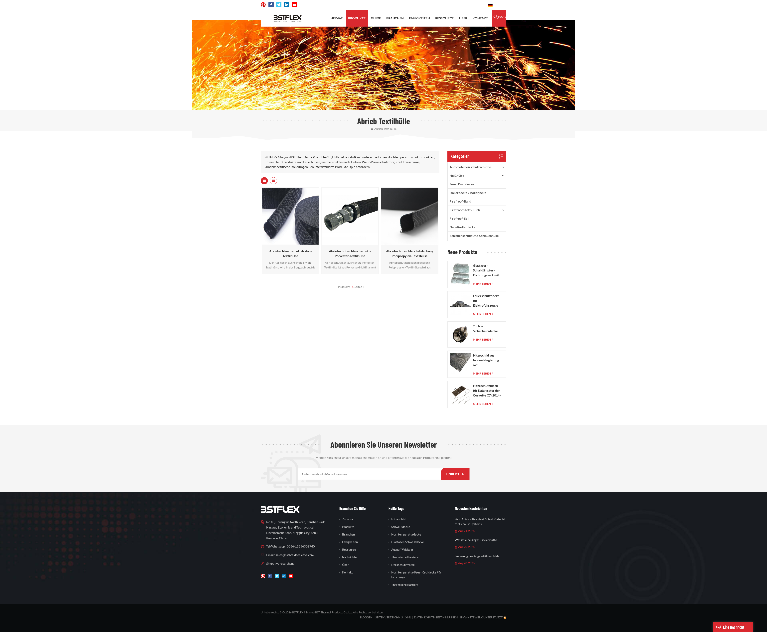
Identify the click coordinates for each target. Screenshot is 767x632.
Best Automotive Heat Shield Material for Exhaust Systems (480, 521)
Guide (376, 18)
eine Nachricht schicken (733, 628)
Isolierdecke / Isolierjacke (468, 193)
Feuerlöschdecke (462, 184)
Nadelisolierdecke (463, 227)
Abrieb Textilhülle (385, 128)
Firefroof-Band (460, 201)
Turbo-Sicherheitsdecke (485, 328)
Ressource (444, 18)
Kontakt (480, 18)
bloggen (366, 617)
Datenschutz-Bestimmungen (436, 617)
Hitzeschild (398, 519)
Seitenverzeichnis (389, 617)
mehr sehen (289, 242)
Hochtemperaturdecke (406, 534)
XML (408, 617)
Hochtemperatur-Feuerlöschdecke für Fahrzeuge (416, 574)
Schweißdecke (400, 527)
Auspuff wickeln (402, 549)
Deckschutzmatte (403, 564)
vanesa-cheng (285, 563)
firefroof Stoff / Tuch (465, 210)
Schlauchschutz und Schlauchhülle (474, 235)
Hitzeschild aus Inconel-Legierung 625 (486, 360)
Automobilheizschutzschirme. (471, 167)
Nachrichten (350, 557)
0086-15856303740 (467, 5)
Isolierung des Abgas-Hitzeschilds (477, 556)
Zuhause (347, 519)
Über (463, 18)
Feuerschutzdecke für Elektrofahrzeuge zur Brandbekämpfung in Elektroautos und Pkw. (488, 301)
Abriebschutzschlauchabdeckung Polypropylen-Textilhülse (409, 253)
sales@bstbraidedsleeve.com (425, 5)
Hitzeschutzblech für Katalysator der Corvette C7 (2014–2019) (487, 391)
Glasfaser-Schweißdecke (407, 542)
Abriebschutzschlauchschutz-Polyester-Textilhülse (350, 253)
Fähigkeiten (419, 18)
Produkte (357, 18)
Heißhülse (457, 175)
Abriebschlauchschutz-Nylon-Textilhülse (290, 253)
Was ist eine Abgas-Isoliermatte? (476, 540)
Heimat (337, 18)
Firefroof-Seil (459, 218)
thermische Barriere (404, 557)
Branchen (395, 18)
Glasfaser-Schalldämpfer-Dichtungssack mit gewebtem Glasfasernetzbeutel (487, 270)
